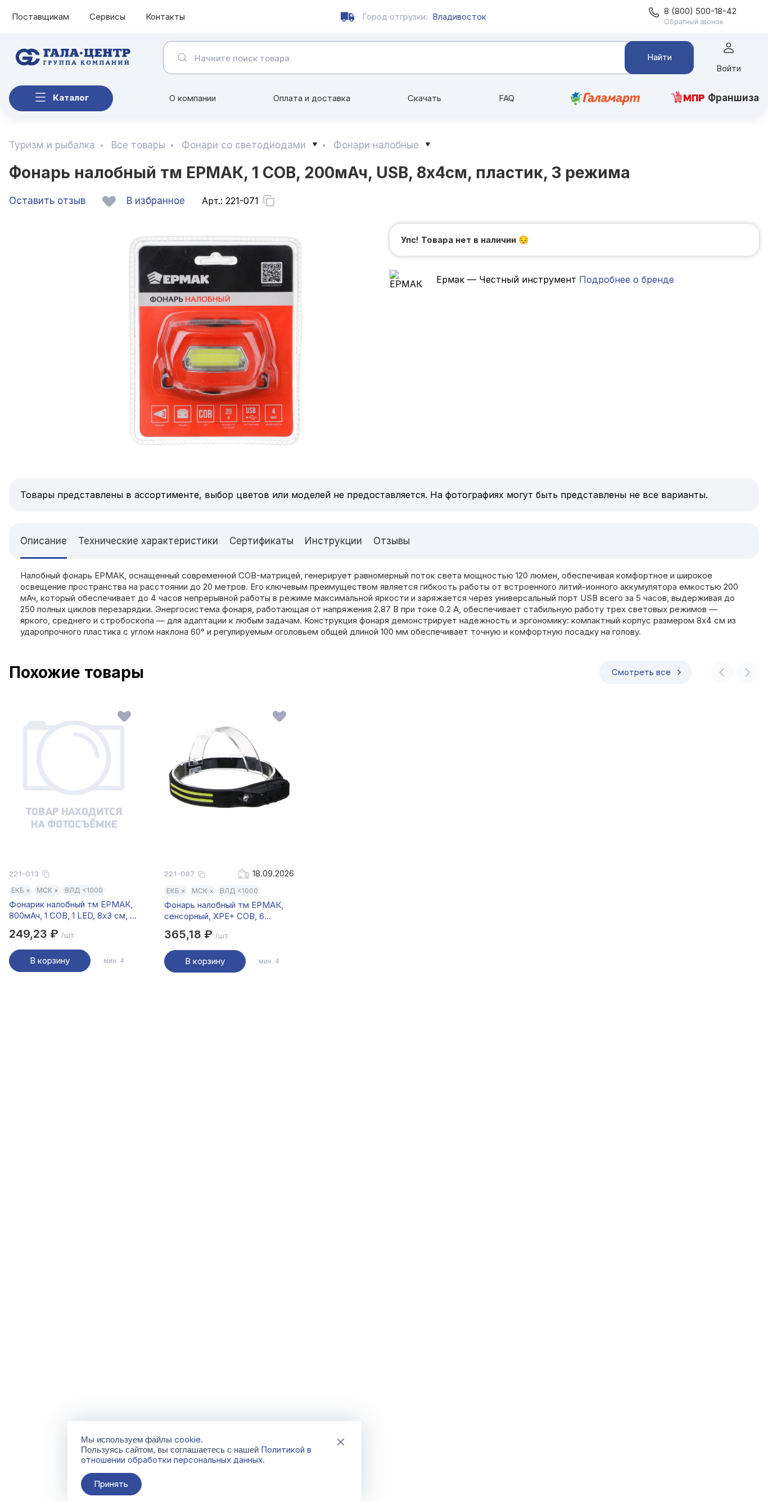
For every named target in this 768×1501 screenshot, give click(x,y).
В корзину (50, 960)
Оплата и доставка (311, 98)
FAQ (506, 98)
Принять (111, 1484)
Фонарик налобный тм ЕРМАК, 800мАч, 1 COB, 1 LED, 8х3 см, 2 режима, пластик (71, 910)
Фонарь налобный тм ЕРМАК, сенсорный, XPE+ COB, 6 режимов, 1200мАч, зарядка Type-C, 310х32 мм (223, 910)
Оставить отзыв (47, 200)
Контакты (165, 16)
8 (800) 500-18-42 (700, 11)
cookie (187, 1439)
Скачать (424, 98)
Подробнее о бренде (625, 279)
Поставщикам (40, 16)
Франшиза (733, 97)
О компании (192, 98)
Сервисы (107, 16)
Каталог (71, 97)
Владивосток (459, 16)
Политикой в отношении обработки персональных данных (196, 1454)
